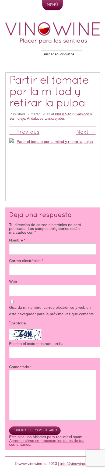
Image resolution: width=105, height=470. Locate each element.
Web (13, 281)
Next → (86, 132)
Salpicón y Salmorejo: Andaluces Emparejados (50, 116)
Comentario (20, 367)
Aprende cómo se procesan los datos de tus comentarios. (46, 442)
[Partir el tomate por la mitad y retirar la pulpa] (52, 167)
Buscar (91, 55)
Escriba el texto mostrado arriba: (37, 343)
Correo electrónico (26, 260)
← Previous (24, 132)
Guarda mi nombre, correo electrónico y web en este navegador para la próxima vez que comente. (52, 310)
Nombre (17, 240)
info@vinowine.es (75, 463)
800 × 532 (63, 114)
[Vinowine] (52, 42)
